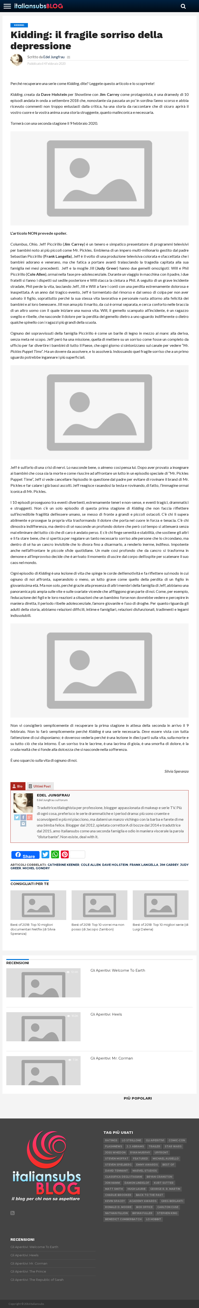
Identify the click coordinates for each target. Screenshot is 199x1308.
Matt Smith (114, 1189)
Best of (168, 1164)
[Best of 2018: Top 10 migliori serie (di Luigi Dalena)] (161, 918)
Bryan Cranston (159, 1176)
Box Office (144, 1207)
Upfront (161, 1152)
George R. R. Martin (165, 1189)
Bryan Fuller (142, 1213)
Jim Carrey (169, 865)
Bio (19, 786)
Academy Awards (143, 1201)
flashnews (113, 1146)
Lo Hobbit (153, 1219)
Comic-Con (177, 1140)
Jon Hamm (112, 1182)
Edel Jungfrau (54, 57)
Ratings (111, 1140)
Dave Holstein (115, 865)
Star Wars (173, 1146)
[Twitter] (17, 817)
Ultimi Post (42, 786)
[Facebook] (23, 817)
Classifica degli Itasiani (123, 1176)
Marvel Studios (145, 1170)
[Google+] (30, 817)
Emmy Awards (147, 1164)
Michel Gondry (36, 868)
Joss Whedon (115, 1152)
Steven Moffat (116, 1158)
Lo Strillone (131, 1140)
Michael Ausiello (166, 1158)
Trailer (154, 1146)
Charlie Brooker (118, 1195)
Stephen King (167, 1213)
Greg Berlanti (172, 1201)
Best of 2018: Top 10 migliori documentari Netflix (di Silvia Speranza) (32, 929)
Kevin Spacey (115, 1201)
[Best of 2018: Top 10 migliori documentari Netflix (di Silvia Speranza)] (38, 918)
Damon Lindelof (136, 1182)
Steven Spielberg (118, 1164)
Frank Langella (144, 865)
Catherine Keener (63, 865)
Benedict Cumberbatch (123, 1219)
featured (140, 1158)
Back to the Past (149, 1195)
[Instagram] (23, 824)
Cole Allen (91, 865)
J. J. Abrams (135, 1146)
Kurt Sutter (164, 1182)
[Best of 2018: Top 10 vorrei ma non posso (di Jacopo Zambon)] (99, 918)
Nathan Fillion (116, 1213)
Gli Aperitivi (155, 1140)
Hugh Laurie (136, 1189)
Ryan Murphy (140, 1152)
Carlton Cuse (167, 1207)
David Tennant (116, 1170)
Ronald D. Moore (118, 1207)
